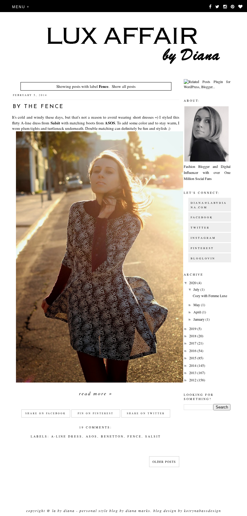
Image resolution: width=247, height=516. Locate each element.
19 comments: (95, 427)
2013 (193, 372)
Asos (91, 436)
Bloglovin (203, 258)
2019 (193, 328)
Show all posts (124, 86)
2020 (193, 282)
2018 (193, 335)
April (197, 311)
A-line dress (66, 436)
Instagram (203, 238)
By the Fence (38, 107)
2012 (193, 379)
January (199, 319)
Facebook (202, 217)
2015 (193, 357)
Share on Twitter (146, 413)
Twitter (200, 227)
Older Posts (164, 462)
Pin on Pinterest (96, 413)
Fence (134, 436)
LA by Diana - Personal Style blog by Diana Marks (101, 510)
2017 (193, 343)
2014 (193, 365)
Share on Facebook (45, 413)
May (197, 304)
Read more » (95, 393)
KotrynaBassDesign (202, 510)
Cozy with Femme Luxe (210, 295)
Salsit (55, 123)
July (196, 289)
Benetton (112, 436)
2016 (193, 350)
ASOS (110, 123)
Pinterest (202, 248)
